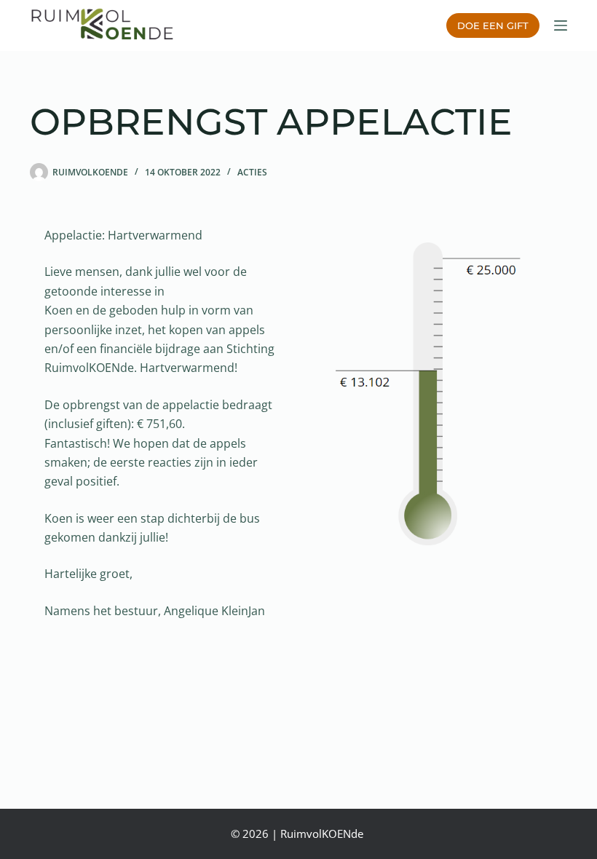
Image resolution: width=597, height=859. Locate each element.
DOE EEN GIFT (493, 25)
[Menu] (560, 25)
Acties (252, 172)
